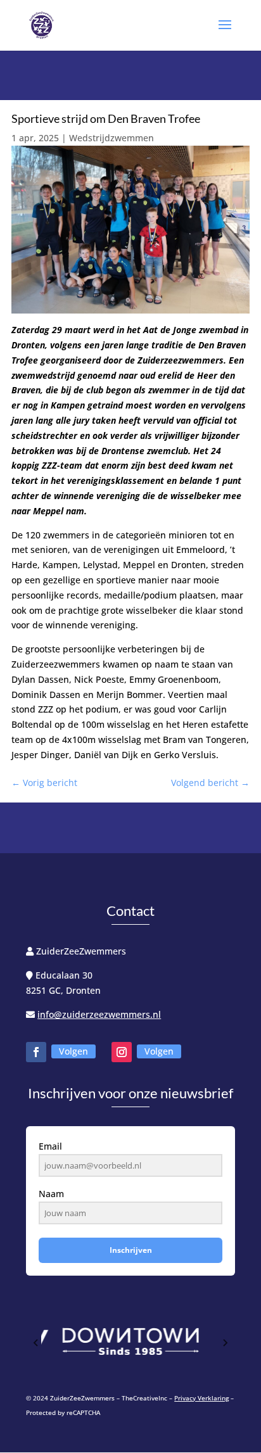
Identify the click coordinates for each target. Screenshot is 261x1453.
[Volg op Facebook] (36, 1052)
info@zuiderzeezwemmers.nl (99, 1014)
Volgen (73, 1051)
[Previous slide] (36, 1343)
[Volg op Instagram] (121, 1052)
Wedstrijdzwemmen (111, 138)
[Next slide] (225, 1343)
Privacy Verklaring (201, 1397)
